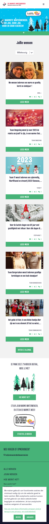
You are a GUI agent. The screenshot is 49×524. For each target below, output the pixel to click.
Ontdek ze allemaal (24, 349)
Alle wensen (10, 469)
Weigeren (18, 517)
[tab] (23, 32)
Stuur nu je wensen (24, 434)
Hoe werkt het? (24, 397)
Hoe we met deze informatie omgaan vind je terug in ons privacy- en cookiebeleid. (22, 510)
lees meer (24, 102)
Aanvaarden (30, 517)
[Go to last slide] (2, 22)
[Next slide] (47, 22)
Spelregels (8, 486)
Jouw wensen (10, 474)
